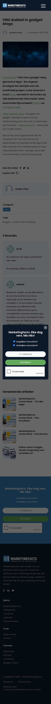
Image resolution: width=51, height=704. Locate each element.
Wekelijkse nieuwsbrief (27, 345)
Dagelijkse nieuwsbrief (27, 341)
